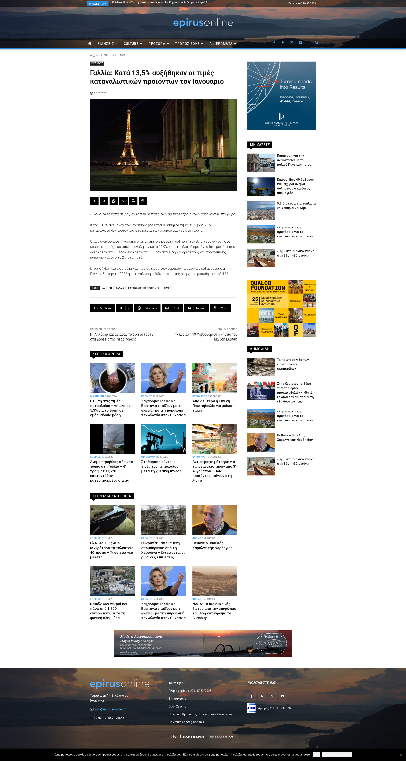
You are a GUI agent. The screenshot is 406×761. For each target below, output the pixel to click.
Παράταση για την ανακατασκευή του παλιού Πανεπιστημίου (294, 160)
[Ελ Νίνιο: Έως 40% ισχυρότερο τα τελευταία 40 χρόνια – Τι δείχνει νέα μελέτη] (112, 520)
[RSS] (283, 43)
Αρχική (94, 55)
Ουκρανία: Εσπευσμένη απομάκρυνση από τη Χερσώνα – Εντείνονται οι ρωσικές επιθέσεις (163, 550)
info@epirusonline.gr (110, 709)
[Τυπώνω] (133, 201)
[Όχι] (401, 755)
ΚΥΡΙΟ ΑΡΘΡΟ (200, 396)
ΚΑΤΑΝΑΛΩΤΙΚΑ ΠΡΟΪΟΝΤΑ (143, 288)
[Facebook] (274, 43)
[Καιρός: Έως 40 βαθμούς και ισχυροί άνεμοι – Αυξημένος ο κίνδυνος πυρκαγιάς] (261, 186)
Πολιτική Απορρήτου (337, 754)
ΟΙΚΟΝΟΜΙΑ (97, 396)
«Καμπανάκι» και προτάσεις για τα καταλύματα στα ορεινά (295, 231)
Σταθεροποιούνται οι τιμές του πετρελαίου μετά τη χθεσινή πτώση (161, 466)
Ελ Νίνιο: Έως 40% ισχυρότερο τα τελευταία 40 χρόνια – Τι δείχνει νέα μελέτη (111, 550)
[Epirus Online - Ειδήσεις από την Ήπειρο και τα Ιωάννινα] (124, 684)
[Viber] (143, 201)
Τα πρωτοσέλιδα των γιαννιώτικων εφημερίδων (293, 364)
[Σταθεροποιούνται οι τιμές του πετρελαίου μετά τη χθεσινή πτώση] (163, 439)
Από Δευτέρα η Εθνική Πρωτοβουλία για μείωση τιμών (213, 405)
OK (316, 754)
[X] (291, 43)
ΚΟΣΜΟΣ (120, 55)
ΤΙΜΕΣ (167, 288)
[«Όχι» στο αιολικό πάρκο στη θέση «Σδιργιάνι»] (261, 258)
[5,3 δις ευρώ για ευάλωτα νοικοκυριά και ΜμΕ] (261, 210)
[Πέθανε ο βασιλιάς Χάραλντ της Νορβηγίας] (214, 520)
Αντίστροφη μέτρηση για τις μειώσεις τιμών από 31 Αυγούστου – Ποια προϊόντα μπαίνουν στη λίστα (214, 471)
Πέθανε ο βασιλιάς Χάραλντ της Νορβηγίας (212, 545)
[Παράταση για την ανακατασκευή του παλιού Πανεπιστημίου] (261, 163)
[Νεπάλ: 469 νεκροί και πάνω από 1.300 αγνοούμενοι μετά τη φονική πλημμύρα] (112, 581)
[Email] (123, 201)
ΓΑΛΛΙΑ (120, 288)
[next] (237, 3)
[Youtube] (300, 43)
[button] (317, 43)
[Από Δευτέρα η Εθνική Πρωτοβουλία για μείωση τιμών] (214, 378)
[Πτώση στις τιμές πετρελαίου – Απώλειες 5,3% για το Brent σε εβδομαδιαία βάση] (112, 378)
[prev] (231, 3)
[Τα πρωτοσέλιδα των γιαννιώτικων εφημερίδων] (261, 367)
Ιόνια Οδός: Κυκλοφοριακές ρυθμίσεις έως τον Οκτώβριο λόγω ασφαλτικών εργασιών (160, 4)
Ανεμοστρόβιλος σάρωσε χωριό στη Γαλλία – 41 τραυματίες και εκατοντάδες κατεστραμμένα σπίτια (111, 471)
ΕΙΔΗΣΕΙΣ (106, 55)
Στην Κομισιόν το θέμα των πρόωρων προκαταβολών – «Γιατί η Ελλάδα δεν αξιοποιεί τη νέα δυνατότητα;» (296, 392)
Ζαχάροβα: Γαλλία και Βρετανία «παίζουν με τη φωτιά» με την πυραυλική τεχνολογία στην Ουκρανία (163, 408)
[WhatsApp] (114, 201)
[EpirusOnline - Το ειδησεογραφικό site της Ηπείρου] (203, 23)
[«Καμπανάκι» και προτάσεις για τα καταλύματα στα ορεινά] (261, 234)
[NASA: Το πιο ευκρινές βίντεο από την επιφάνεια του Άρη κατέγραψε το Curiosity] (214, 581)
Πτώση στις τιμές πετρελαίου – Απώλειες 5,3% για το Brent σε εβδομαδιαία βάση (110, 408)
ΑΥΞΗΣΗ (107, 288)
